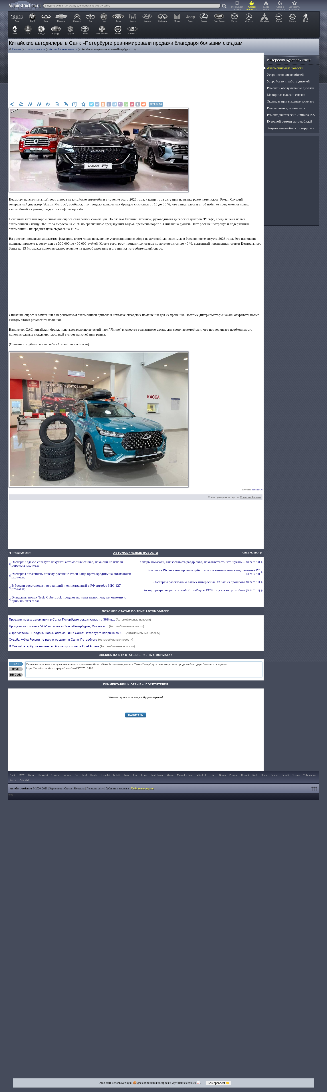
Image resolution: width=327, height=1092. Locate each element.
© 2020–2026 (28, 788)
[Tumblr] (137, 104)
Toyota (296, 775)
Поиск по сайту (95, 788)
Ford (84, 775)
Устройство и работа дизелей (288, 81)
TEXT (15, 664)
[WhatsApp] (126, 104)
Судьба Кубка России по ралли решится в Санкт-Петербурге (71, 639)
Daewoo (67, 775)
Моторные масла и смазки (286, 94)
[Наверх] (314, 788)
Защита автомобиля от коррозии (290, 128)
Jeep (135, 775)
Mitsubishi (201, 775)
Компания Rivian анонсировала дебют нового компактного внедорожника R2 (203, 571)
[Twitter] (91, 104)
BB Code (15, 674)
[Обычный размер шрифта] (47, 104)
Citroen (55, 775)
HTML (15, 669)
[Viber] (120, 104)
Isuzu (126, 775)
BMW (21, 775)
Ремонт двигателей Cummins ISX (291, 115)
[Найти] (224, 6)
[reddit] (143, 104)
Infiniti (116, 775)
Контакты (79, 788)
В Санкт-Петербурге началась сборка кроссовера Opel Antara (72, 646)
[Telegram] (114, 104)
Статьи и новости (251, 7)
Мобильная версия (237, 7)
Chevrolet (43, 775)
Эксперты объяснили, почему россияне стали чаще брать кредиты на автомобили (71, 575)
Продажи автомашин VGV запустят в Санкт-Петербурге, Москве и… (76, 626)
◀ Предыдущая (20, 552)
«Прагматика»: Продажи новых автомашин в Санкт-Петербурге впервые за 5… (84, 633)
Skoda (264, 775)
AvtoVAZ (24, 780)
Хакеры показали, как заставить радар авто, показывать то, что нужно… (199, 562)
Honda (93, 775)
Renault (245, 775)
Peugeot (233, 775)
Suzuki (285, 775)
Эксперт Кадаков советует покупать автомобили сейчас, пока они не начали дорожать (67, 563)
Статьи (68, 788)
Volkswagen (309, 775)
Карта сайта (266, 7)
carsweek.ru (257, 489)
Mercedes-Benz (185, 775)
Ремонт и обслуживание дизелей (290, 88)
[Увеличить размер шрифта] (39, 104)
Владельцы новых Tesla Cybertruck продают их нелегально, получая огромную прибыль (69, 599)
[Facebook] (108, 104)
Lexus (144, 775)
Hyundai (105, 775)
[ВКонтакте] (97, 104)
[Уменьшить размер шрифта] (30, 104)
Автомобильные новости (135, 552)
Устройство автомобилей (285, 74)
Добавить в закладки (294, 7)
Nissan (222, 775)
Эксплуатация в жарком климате (290, 101)
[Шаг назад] (12, 104)
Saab (254, 775)
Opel (213, 775)
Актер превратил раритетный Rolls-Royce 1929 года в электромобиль (202, 590)
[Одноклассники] (103, 104)
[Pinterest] (131, 104)
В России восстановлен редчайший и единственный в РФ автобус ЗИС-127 (66, 587)
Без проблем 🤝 (219, 1083)
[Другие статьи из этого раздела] (56, 104)
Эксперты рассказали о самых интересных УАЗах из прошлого (206, 582)
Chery (31, 775)
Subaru (274, 775)
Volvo (13, 780)
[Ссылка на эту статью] (65, 104)
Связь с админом (280, 7)
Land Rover (157, 775)
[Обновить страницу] (21, 104)
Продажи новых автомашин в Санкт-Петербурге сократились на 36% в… (80, 619)
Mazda (170, 775)
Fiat (76, 775)
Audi (12, 775)
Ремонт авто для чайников (286, 108)
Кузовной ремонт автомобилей (289, 121)
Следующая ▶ (252, 552)
